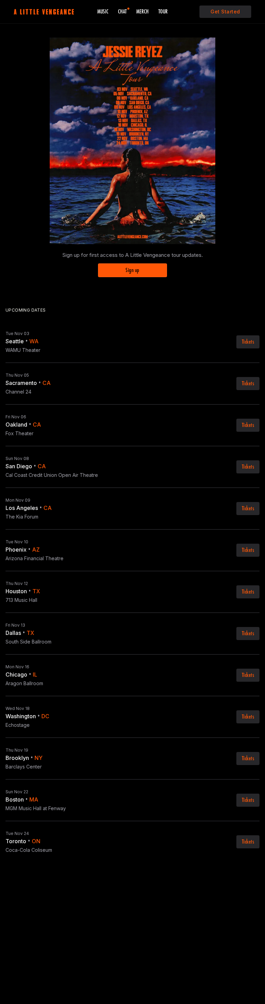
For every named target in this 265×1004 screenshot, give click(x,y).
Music (102, 11)
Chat (122, 11)
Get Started (225, 11)
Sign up (132, 270)
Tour (163, 11)
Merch (142, 11)
